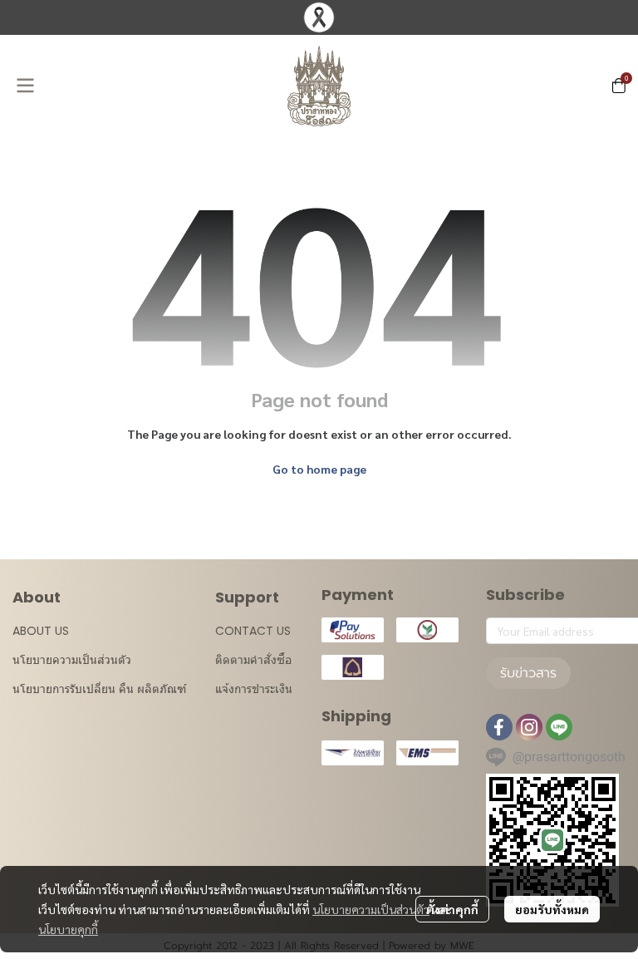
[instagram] (529, 727)
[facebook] (499, 727)
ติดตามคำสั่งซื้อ (253, 660)
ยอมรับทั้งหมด (552, 909)
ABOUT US (40, 630)
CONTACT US (253, 630)
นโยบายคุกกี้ (68, 929)
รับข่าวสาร (528, 673)
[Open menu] (25, 85)
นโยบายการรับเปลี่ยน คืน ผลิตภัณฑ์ (99, 689)
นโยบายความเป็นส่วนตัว (370, 909)
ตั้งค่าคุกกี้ (452, 909)
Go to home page (319, 468)
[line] (559, 727)
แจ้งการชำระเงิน (253, 689)
